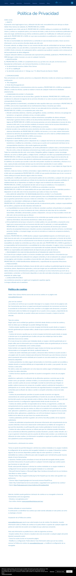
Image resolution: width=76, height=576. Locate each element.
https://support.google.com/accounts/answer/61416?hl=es (33, 480)
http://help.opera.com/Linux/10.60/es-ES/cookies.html (31, 485)
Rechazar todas (60, 571)
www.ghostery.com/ (21, 499)
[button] (72, 3)
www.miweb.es (26, 508)
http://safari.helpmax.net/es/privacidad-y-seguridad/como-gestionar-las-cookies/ (39, 483)
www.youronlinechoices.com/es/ (32, 501)
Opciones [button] (52, 571)
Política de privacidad (7, 574)
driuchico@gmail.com (17, 85)
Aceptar (69, 571)
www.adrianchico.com (51, 24)
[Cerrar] (75, 568)
